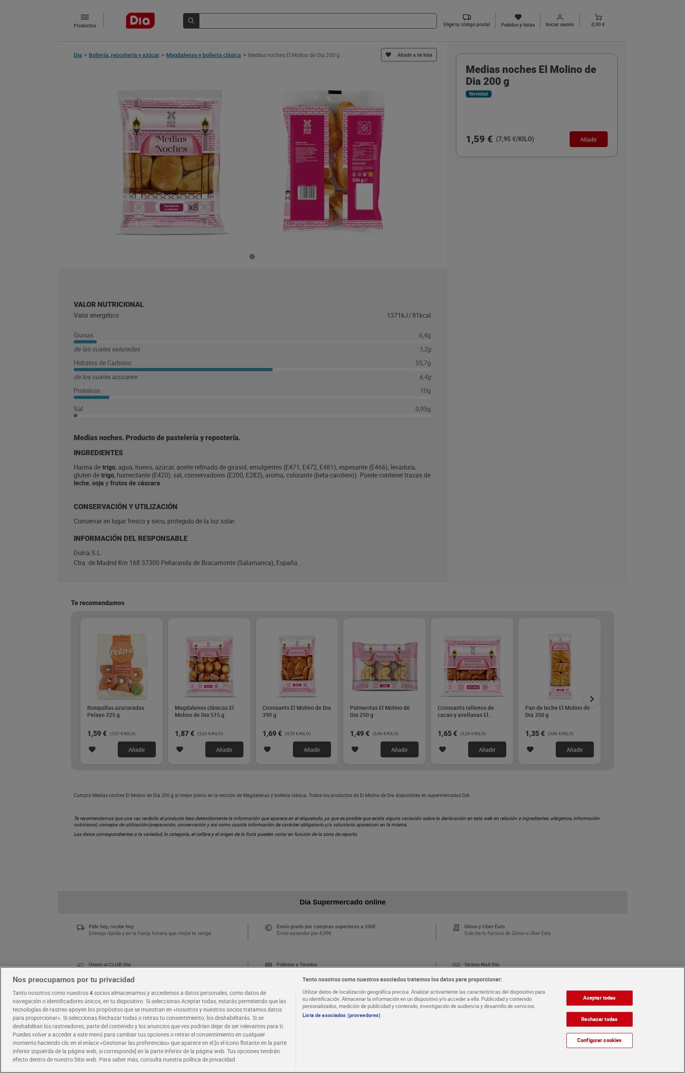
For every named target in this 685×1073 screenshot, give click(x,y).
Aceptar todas (599, 997)
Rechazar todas (599, 1019)
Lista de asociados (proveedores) (341, 1015)
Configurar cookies (599, 1040)
